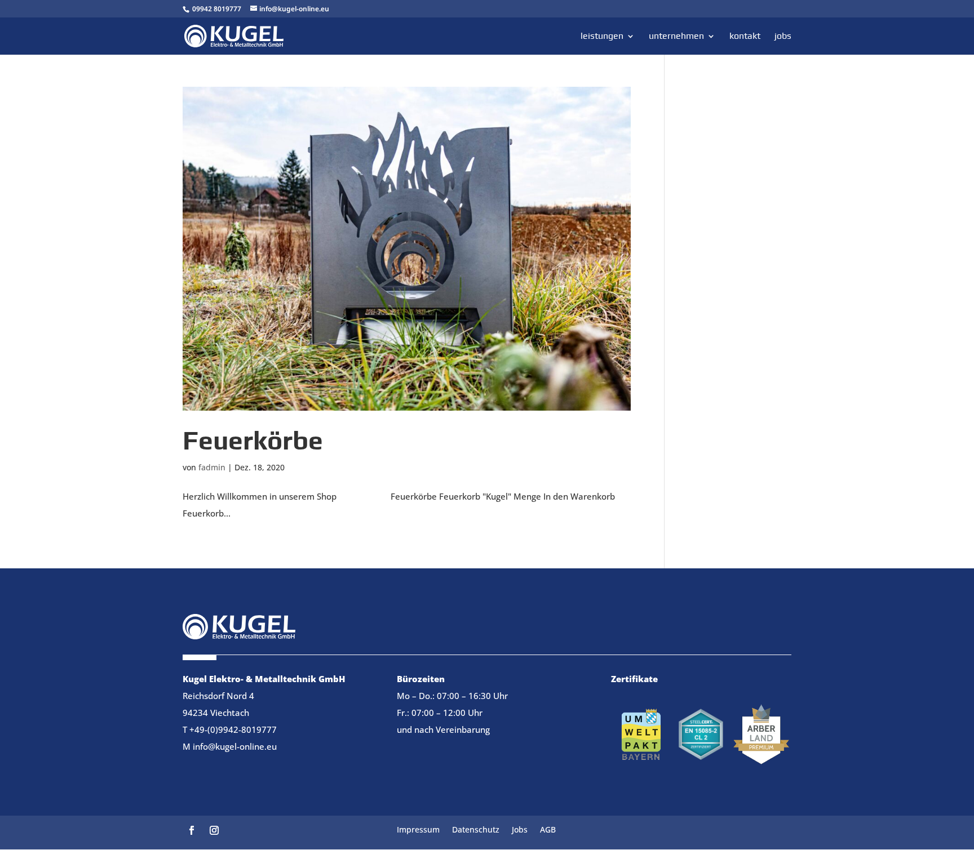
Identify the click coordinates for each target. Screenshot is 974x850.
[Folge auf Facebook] (192, 830)
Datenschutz (475, 830)
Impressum (418, 830)
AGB (548, 830)
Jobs (782, 36)
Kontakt (744, 36)
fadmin (211, 467)
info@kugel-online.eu (235, 746)
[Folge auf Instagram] (214, 830)
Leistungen (602, 36)
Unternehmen (676, 36)
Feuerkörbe (253, 440)
